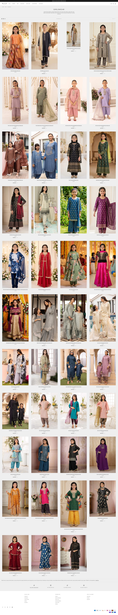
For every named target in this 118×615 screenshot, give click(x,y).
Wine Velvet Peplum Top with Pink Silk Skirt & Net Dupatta (102, 289)
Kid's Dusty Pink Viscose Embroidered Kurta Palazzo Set (73, 125)
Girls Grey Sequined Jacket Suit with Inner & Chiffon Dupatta (102, 70)
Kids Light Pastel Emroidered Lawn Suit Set (44, 234)
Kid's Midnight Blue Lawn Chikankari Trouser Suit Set (73, 386)
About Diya (88, 596)
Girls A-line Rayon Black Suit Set (73, 180)
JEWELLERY (28, 3)
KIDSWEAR (22, 3)
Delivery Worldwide (34, 587)
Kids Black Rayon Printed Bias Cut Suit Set (73, 572)
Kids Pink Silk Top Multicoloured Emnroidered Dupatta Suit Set (44, 518)
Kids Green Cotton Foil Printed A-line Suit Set (102, 180)
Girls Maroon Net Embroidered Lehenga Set (15, 572)
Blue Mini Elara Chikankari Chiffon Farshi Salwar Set (44, 180)
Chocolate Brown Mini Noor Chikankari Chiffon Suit (15, 180)
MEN (18, 3)
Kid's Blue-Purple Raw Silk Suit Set (73, 430)
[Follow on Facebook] (2, 607)
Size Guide (25, 602)
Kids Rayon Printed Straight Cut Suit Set (102, 234)
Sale (10, 3)
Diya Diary (88, 599)
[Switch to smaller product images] (3, 18)
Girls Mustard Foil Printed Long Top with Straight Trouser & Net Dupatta (15, 518)
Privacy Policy (57, 602)
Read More (97, 580)
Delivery (56, 596)
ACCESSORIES (34, 3)
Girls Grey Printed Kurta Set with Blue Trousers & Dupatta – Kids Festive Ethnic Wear (15, 289)
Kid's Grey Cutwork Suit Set (15, 386)
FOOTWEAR (41, 3)
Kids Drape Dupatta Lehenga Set (15, 70)
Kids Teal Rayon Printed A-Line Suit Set (44, 572)
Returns (25, 600)
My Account (26, 597)
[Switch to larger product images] (1, 18)
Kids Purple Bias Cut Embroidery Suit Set (103, 474)
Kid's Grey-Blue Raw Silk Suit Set (15, 474)
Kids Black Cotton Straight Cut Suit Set (15, 234)
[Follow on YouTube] (12, 607)
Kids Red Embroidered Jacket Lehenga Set (44, 289)
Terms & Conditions (58, 600)
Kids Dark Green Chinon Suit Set (44, 474)
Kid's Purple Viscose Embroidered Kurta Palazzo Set (15, 125)
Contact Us (26, 596)
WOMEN (13, 3)
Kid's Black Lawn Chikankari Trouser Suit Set (15, 430)
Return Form (57, 599)
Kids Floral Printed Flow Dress (73, 289)
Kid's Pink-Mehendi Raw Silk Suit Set (102, 430)
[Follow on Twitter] (5, 607)
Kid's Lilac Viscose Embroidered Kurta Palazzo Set (102, 125)
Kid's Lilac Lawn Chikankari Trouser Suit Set (102, 386)
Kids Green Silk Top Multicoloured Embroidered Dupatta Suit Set (73, 529)
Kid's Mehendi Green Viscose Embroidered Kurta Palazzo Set (44, 125)
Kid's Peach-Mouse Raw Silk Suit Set (44, 430)
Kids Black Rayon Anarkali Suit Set (103, 518)
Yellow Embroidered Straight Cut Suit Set (44, 386)
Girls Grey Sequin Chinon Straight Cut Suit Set (73, 48)
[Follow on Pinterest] (9, 607)
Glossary (88, 597)
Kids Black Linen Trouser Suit (44, 70)
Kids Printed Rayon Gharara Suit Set (73, 234)
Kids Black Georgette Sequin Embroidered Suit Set (73, 474)
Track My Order (26, 599)
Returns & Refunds (58, 597)
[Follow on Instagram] (7, 607)
